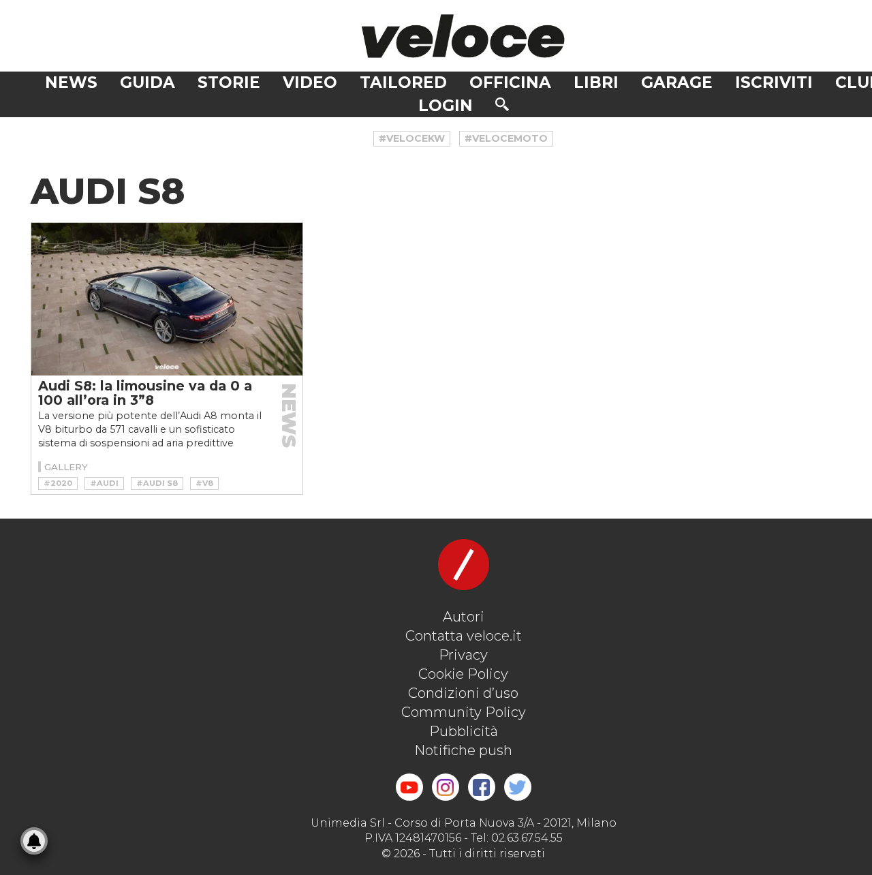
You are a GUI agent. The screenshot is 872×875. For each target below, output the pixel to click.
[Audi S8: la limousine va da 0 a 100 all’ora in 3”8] (166, 299)
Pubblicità (463, 731)
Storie (229, 82)
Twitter (517, 787)
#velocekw (412, 138)
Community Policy (463, 712)
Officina (510, 82)
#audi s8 (157, 483)
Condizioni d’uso (463, 693)
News (71, 82)
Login (445, 105)
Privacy (463, 655)
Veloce (463, 36)
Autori (463, 617)
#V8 (204, 483)
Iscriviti (774, 82)
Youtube (409, 787)
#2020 (58, 483)
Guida (147, 82)
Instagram (445, 787)
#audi (104, 483)
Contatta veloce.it (463, 636)
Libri (596, 82)
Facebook (481, 787)
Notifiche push (463, 750)
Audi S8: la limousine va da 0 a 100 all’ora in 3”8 (145, 393)
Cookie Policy (463, 674)
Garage (677, 82)
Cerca (502, 104)
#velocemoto (506, 138)
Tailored (403, 82)
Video (310, 82)
